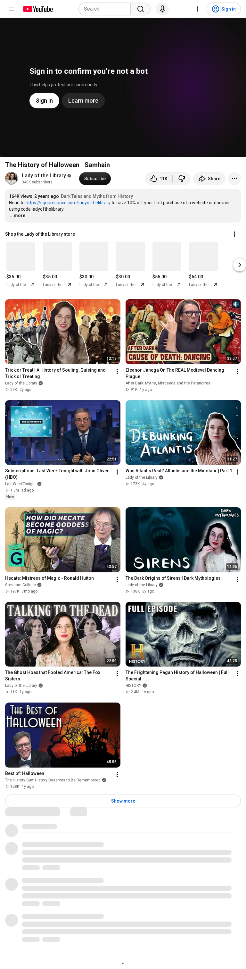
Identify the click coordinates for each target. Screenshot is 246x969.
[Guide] (11, 9)
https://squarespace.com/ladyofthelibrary (68, 202)
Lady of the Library (44, 176)
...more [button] (17, 215)
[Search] (140, 9)
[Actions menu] (234, 234)
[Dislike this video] (182, 178)
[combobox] (106, 9)
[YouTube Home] (37, 9)
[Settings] (197, 9)
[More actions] (234, 178)
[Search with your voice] (162, 9)
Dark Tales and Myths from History (97, 196)
